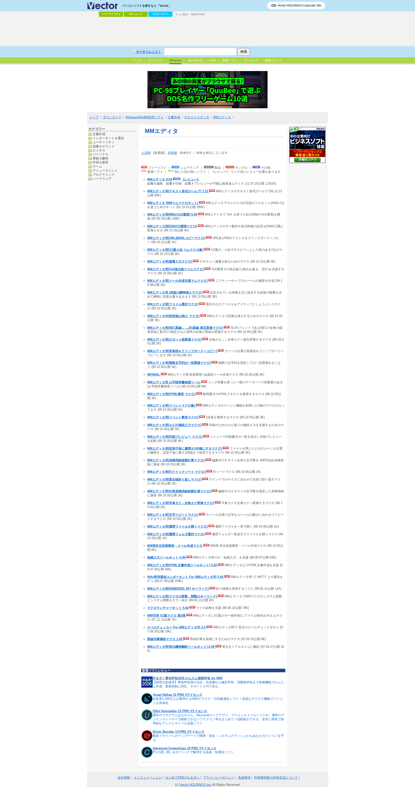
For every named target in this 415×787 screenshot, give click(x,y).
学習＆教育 (100, 162)
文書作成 (174, 117)
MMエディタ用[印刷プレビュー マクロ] (175, 437)
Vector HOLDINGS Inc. (196, 785)
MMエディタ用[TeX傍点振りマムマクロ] (176, 269)
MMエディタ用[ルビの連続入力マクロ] (174, 425)
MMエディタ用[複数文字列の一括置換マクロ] (179, 363)
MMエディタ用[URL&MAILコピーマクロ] (176, 238)
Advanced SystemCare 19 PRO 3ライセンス (184, 748)
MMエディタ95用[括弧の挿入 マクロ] (173, 316)
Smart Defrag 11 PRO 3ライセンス (177, 695)
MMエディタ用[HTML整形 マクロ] (171, 394)
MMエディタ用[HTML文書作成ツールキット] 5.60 (182, 565)
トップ (94, 117)
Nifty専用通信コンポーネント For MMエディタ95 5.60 (185, 577)
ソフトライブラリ (111, 14)
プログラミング (104, 174)
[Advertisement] (207, 31)
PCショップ (135, 14)
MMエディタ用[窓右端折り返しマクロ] (174, 479)
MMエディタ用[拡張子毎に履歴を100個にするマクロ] (185, 448)
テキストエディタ (196, 117)
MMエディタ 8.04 (160, 179)
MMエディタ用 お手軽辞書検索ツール (174, 382)
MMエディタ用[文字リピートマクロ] (173, 515)
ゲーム (97, 166)
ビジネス (99, 150)
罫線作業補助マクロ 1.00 (165, 639)
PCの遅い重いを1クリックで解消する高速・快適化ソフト (193, 752)
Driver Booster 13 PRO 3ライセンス (178, 731)
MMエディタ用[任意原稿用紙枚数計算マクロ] (179, 491)
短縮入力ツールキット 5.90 (166, 557)
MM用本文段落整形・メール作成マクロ (175, 545)
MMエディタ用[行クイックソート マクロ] (176, 472)
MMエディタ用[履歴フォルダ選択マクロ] (176, 534)
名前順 (172, 153)
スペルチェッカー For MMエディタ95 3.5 (177, 627)
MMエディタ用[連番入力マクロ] (170, 261)
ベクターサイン (160, 14)
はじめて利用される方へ (182, 777)
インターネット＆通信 (108, 138)
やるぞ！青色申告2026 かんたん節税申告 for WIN (187, 678)
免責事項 (244, 777)
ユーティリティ (104, 142)
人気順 (146, 153)
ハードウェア (102, 178)
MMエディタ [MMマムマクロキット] (173, 203)
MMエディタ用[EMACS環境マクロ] (172, 226)
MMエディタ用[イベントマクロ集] (171, 405)
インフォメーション (148, 777)
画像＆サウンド (104, 146)
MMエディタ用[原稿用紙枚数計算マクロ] (176, 460)
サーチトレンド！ (148, 52)
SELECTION (198, 14)
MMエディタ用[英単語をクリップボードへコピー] (182, 351)
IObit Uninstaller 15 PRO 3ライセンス (180, 711)
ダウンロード (112, 117)
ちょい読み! (182, 14)
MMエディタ (222, 117)
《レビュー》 (190, 179)
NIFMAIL (154, 374)
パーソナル (100, 154)
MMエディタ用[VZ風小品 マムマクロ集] (175, 250)
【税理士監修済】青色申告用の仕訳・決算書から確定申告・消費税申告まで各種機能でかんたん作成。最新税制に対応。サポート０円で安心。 (218, 684)
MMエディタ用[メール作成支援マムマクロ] (177, 280)
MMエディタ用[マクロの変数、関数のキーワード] (182, 596)
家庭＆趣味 (100, 158)
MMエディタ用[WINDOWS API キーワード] (178, 588)
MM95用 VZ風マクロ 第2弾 (166, 615)
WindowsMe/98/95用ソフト (145, 117)
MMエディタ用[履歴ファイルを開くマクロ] (177, 526)
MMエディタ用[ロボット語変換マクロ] (174, 339)
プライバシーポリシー (218, 777)
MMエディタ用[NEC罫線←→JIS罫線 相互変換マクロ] (185, 328)
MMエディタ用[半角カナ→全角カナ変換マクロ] (181, 503)
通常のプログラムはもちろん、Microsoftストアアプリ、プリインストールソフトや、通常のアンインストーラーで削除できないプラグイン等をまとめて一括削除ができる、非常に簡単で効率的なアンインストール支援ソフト (218, 719)
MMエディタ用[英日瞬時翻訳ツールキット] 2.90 (181, 647)
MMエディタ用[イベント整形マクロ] (173, 417)
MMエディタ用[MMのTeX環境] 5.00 (172, 214)
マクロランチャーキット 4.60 (168, 608)
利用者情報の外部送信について (276, 777)
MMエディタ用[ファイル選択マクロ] (173, 304)
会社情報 (123, 777)
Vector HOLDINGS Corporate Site (299, 5)
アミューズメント (105, 170)
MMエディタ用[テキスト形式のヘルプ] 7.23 (178, 191)
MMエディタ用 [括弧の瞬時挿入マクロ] (175, 292)
